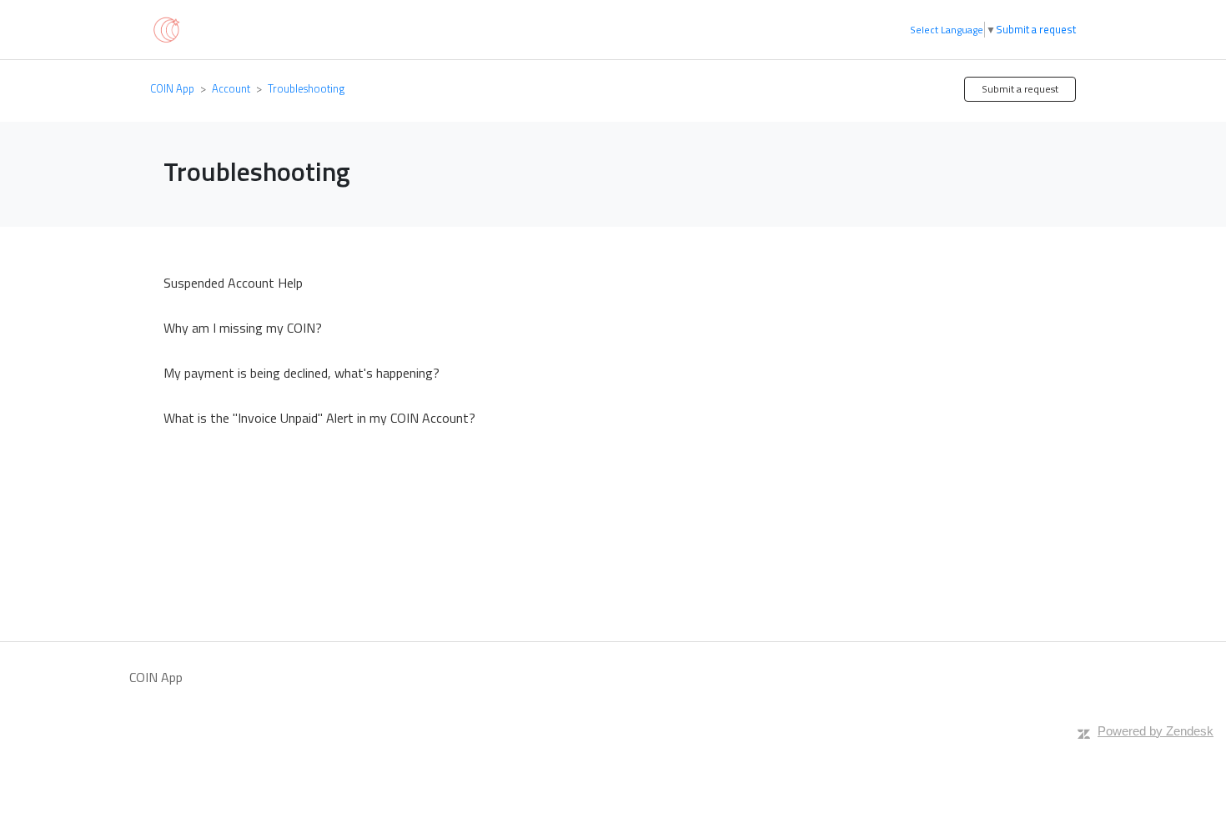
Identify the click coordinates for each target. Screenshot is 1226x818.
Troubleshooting (306, 88)
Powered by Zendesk (1155, 731)
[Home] (165, 28)
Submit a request (1036, 30)
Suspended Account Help (233, 283)
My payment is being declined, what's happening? (301, 373)
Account (231, 88)
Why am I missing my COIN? (242, 328)
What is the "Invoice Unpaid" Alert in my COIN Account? (319, 418)
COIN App (172, 88)
